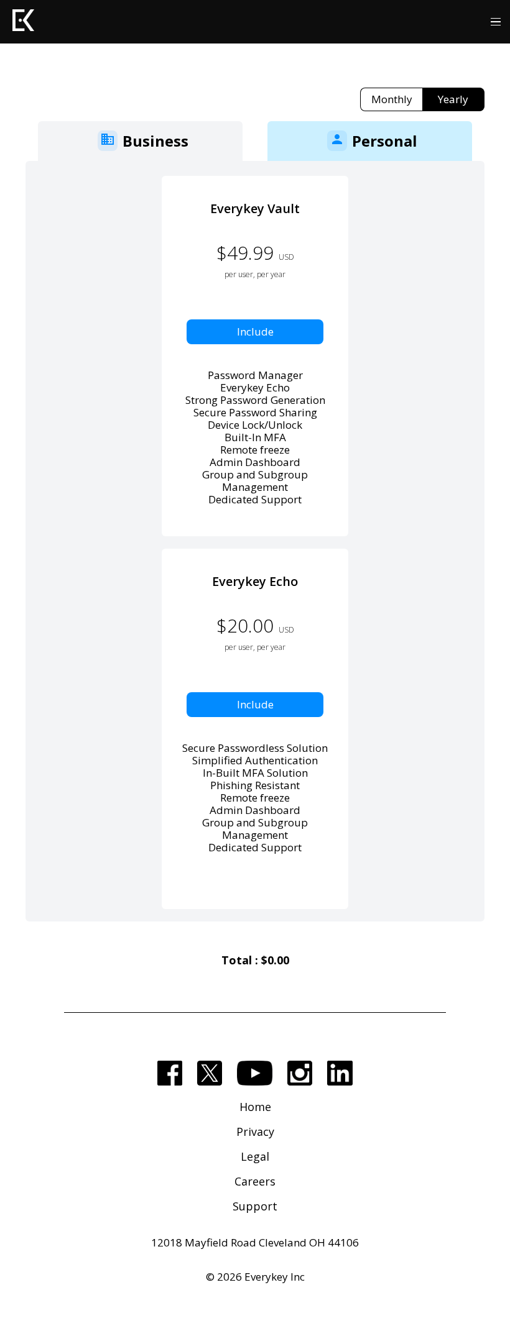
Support (255, 1206)
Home (255, 1106)
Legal (255, 1156)
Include (255, 331)
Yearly (453, 99)
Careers (255, 1181)
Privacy (255, 1131)
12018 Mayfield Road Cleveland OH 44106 (255, 1242)
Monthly (391, 99)
